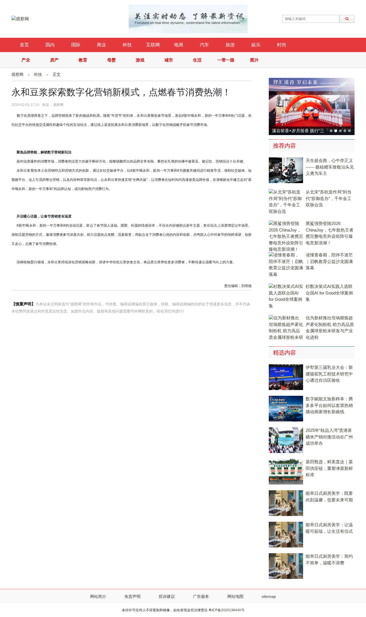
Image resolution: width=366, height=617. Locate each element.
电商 (178, 44)
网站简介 (98, 596)
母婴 (111, 60)
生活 (197, 60)
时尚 (281, 44)
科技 (127, 44)
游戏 (140, 60)
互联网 (153, 44)
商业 (101, 44)
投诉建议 (167, 596)
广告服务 (201, 596)
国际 (75, 44)
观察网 (17, 74)
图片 (254, 60)
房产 (54, 60)
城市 (168, 60)
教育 (83, 60)
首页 (24, 44)
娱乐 (255, 44)
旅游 (230, 44)
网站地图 (235, 596)
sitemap (269, 596)
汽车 (204, 44)
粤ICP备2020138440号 (226, 610)
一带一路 (225, 60)
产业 (25, 60)
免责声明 (132, 596)
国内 (50, 44)
